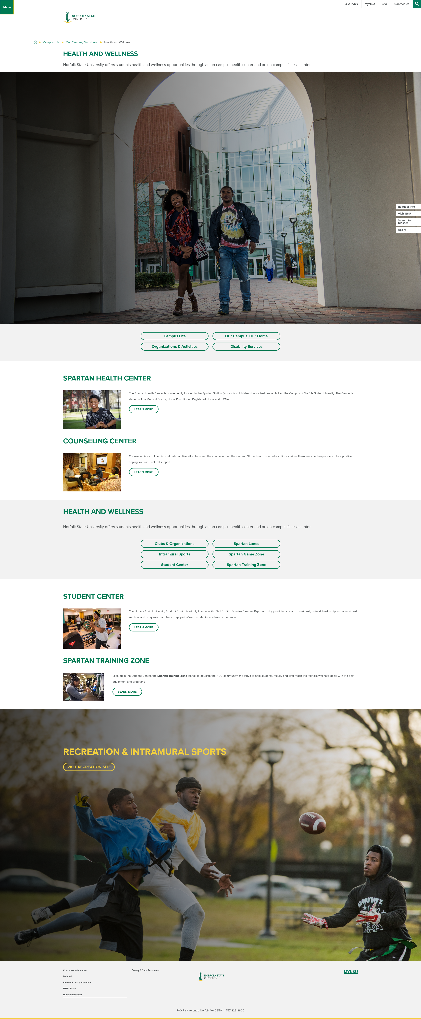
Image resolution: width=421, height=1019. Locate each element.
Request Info (406, 206)
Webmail (67, 976)
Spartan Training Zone (246, 564)
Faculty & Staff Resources (145, 970)
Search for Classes (405, 222)
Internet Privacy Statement (77, 982)
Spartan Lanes (246, 543)
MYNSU (351, 971)
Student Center (174, 564)
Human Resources (72, 994)
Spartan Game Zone (246, 554)
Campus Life (51, 42)
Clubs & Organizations (174, 543)
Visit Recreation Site (89, 767)
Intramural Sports (174, 554)
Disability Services (246, 346)
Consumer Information (75, 970)
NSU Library (69, 988)
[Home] (35, 42)
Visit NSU (404, 213)
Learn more (143, 409)
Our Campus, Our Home (81, 42)
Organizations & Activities (175, 346)
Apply (402, 230)
